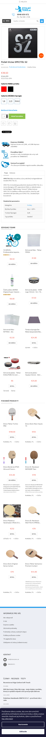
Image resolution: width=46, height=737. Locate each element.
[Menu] (6, 21)
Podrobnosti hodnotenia (17, 67)
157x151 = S (7, 539)
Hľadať (38, 21)
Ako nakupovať (8, 618)
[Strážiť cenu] (15, 123)
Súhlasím (23, 731)
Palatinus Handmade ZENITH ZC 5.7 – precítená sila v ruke (22, 699)
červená (6, 391)
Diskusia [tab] (12, 173)
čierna (13, 391)
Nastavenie (23, 724)
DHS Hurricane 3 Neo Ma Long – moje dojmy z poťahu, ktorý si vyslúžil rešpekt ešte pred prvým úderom (22, 690)
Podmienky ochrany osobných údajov (15, 632)
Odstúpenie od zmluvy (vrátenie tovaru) (15, 643)
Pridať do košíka (17, 116)
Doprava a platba (8, 625)
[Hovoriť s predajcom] (9, 123)
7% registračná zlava (9, 639)
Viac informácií (7, 719)
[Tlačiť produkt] (3, 123)
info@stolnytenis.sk (13, 659)
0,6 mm (27, 348)
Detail (34, 343)
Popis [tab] (6, 173)
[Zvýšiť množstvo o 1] (7, 115)
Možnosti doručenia (9, 110)
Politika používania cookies (11, 635)
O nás (5, 621)
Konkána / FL (7, 442)
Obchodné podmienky (10, 628)
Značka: (31, 67)
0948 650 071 (11, 664)
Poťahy (29, 205)
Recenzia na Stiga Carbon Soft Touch (16, 683)
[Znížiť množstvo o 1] (7, 117)
